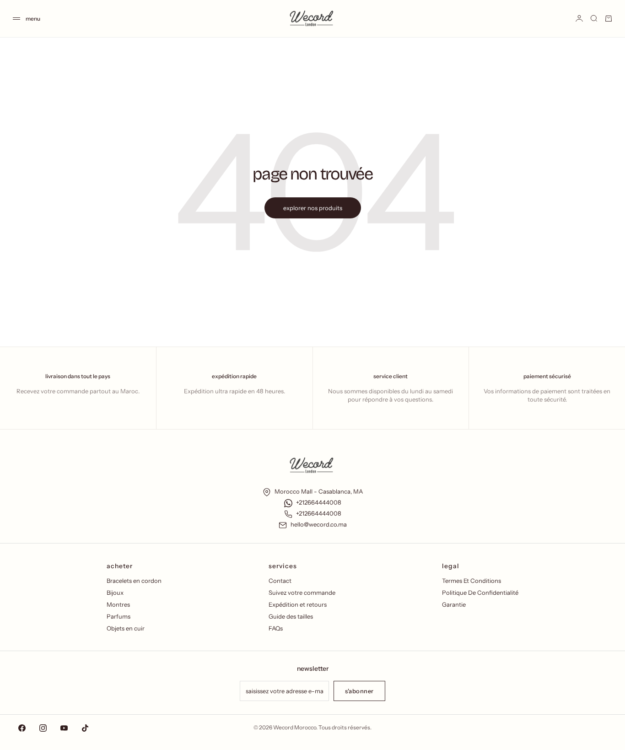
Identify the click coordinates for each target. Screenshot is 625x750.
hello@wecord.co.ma (319, 524)
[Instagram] (43, 728)
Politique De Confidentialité (480, 592)
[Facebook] (22, 728)
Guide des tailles (291, 616)
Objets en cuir (126, 628)
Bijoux (115, 592)
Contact (280, 580)
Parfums (118, 616)
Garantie (454, 604)
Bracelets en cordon (134, 580)
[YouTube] (64, 728)
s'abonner (359, 691)
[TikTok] (85, 728)
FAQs (276, 628)
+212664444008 (318, 502)
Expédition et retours (298, 604)
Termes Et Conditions (471, 580)
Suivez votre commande (302, 592)
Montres (118, 604)
